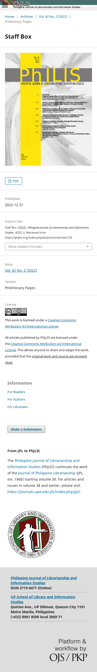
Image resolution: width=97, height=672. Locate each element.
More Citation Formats (25, 246)
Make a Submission (26, 429)
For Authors (16, 399)
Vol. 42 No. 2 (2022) (53, 16)
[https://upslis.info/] (31, 556)
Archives (26, 16)
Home (9, 16)
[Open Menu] (5, 5)
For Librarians (17, 407)
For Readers (16, 392)
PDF (15, 181)
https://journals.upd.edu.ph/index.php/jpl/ (43, 491)
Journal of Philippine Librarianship (46, 473)
